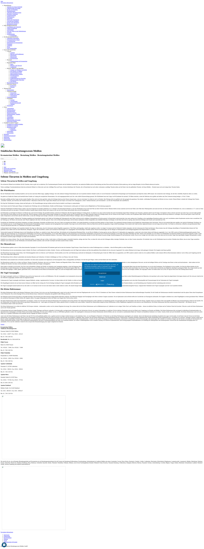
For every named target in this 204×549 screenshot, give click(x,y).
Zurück (2, 324)
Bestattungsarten (11, 11)
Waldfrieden (13, 130)
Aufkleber (9, 45)
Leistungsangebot (11, 15)
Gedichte (12, 52)
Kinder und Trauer (15, 94)
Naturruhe (12, 128)
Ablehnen (102, 277)
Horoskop (6, 134)
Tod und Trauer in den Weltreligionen (16, 31)
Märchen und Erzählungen (17, 54)
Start (2, 1)
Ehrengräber (10, 131)
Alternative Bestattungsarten (14, 12)
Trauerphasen (13, 95)
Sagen (11, 64)
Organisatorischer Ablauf (13, 39)
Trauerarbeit (13, 92)
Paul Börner (13, 81)
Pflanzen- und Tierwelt (16, 65)
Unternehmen (10, 108)
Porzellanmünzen (14, 75)
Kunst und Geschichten (10, 168)
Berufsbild (9, 115)
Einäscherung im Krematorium (14, 42)
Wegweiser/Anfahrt (12, 121)
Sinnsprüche (13, 55)
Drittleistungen (10, 17)
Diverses (12, 87)
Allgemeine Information (13, 38)
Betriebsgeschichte (11, 113)
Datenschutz (7, 138)
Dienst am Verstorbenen (13, 19)
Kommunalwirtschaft (15, 102)
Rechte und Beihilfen (12, 9)
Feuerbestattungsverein (16, 72)
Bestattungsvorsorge (12, 24)
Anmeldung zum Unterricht (14, 27)
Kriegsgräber (10, 133)
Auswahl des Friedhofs (13, 21)
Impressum (6, 137)
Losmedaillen (13, 77)
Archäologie (13, 67)
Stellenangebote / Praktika (13, 114)
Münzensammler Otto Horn (17, 80)
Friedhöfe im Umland (12, 125)
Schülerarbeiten (11, 34)
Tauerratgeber (10, 90)
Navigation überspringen (7, 2)
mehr (102, 280)
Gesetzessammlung (12, 97)
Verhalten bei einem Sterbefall (14, 7)
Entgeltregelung (11, 111)
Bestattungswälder (11, 127)
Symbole (9, 32)
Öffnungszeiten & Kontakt (13, 8)
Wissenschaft (13, 57)
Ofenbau (12, 104)
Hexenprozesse (14, 58)
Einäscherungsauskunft (9, 135)
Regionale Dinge (8, 170)
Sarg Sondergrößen (12, 48)
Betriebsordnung (11, 110)
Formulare (9, 44)
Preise (8, 47)
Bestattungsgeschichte (12, 82)
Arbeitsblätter (10, 29)
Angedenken (10, 117)
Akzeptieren (102, 273)
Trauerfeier (10, 18)
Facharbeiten (13, 35)
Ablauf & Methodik (12, 28)
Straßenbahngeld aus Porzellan (18, 78)
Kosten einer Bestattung (13, 22)
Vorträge (12, 100)
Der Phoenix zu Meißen (16, 71)
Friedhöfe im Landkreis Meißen (15, 124)
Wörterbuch (10, 105)
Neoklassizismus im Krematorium (18, 61)
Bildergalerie (10, 118)
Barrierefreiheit (7, 140)
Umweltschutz (13, 101)
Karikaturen (13, 85)
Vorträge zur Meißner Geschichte (18, 70)
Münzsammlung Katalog (16, 74)
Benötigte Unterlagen (12, 14)
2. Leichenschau (11, 41)
